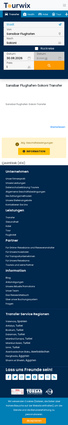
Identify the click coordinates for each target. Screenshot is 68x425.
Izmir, (13, 347)
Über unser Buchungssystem (22, 299)
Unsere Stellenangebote (19, 200)
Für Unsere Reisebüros (18, 260)
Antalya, (14, 325)
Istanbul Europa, (19, 338)
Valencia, (16, 321)
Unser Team (12, 290)
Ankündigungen (15, 282)
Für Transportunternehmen (20, 256)
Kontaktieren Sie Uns (17, 204)
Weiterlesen (57, 127)
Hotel (8, 226)
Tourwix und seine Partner (20, 264)
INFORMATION (35, 151)
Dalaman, (15, 334)
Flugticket (11, 234)
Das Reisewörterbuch (17, 295)
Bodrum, (14, 330)
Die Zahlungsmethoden (19, 196)
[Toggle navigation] (64, 5)
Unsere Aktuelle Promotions (20, 286)
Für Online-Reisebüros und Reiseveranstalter (30, 247)
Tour (8, 230)
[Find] (49, 65)
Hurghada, (17, 356)
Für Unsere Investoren (17, 251)
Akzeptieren (34, 420)
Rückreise (47, 48)
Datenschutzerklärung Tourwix (22, 187)
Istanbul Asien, (18, 343)
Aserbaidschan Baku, (27, 351)
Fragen (9, 303)
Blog (8, 277)
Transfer (10, 217)
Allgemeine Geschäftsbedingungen (25, 191)
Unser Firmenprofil (15, 178)
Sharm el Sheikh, (21, 360)
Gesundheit (12, 221)
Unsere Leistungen (16, 183)
